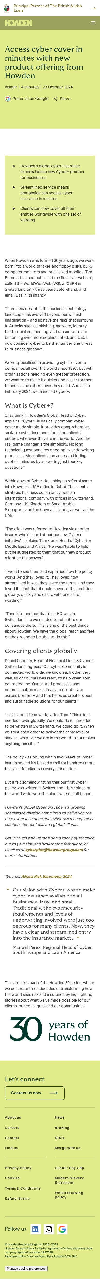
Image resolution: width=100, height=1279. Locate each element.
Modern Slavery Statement (69, 1180)
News (60, 1117)
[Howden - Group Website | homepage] (18, 23)
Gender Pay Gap (69, 1168)
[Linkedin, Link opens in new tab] (35, 1229)
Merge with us (67, 1148)
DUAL (60, 1138)
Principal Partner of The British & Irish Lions (48, 8)
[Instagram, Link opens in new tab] (48, 1229)
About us (13, 1117)
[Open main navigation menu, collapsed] (93, 23)
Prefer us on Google (30, 98)
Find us (11, 1148)
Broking (62, 1128)
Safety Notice (17, 1198)
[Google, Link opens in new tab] (62, 1229)
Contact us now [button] (26, 1092)
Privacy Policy (18, 1168)
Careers (12, 1128)
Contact (12, 1138)
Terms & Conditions (23, 1188)
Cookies (12, 1178)
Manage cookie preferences (26, 1268)
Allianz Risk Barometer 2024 (46, 876)
